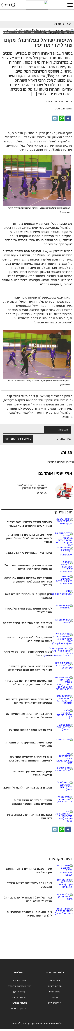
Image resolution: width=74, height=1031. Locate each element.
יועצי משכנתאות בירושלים (19, 986)
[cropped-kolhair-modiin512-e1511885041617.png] (37, 5)
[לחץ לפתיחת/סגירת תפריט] (69, 5)
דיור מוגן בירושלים (19, 1009)
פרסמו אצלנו (54, 992)
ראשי (7, 5)
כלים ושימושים (55, 972)
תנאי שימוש (55, 981)
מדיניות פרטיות (54, 986)
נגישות (55, 997)
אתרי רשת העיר (19, 981)
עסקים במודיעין (19, 997)
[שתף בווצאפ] (61, 118)
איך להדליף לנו (54, 1003)
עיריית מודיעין (19, 992)
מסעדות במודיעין (19, 1003)
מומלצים (19, 972)
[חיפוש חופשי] (13, 5)
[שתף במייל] (55, 118)
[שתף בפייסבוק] (68, 118)
